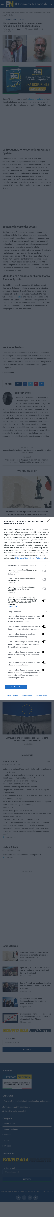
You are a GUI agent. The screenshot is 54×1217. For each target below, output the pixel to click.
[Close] (49, 521)
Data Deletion (12, 696)
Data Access (27, 696)
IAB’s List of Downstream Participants (30, 558)
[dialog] (27, 608)
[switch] (44, 571)
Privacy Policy (41, 696)
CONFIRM (16, 687)
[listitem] (27, 565)
